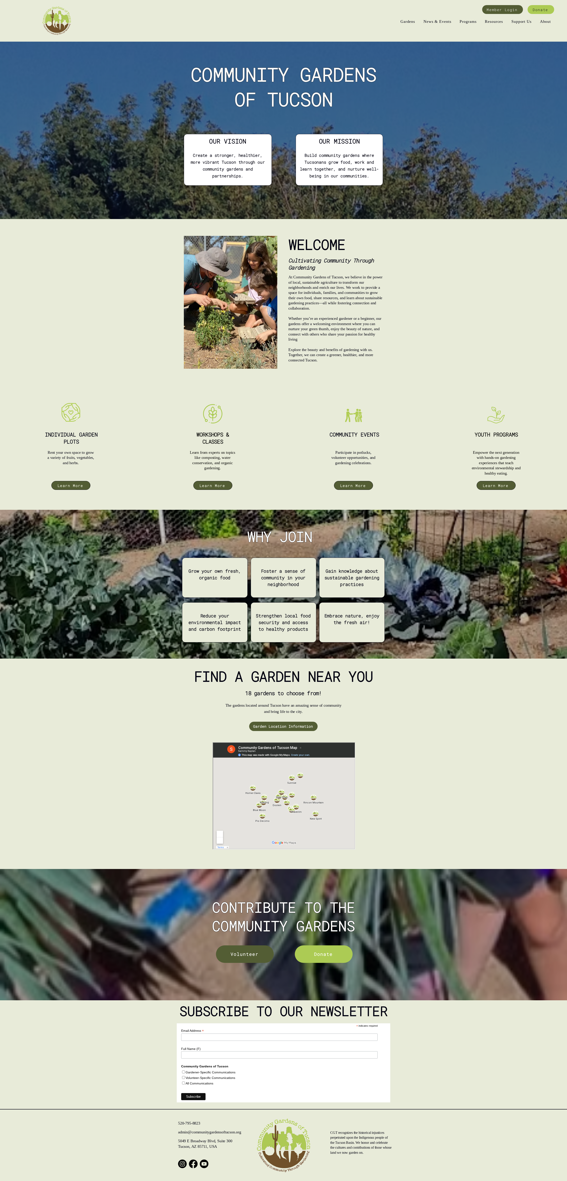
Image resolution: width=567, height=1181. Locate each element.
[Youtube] (204, 1164)
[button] (407, 21)
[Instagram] (182, 1164)
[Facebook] (193, 1164)
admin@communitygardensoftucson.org (209, 1132)
